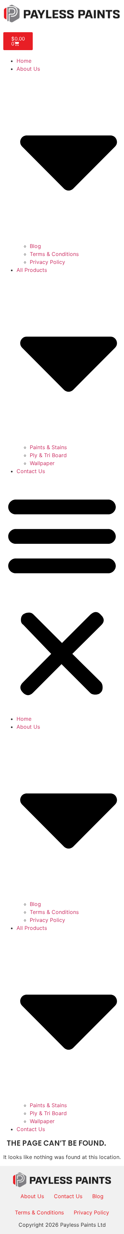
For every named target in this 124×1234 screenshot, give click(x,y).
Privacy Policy (47, 262)
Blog (35, 246)
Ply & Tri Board (48, 455)
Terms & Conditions (54, 254)
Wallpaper (42, 463)
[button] (62, 595)
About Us (32, 1196)
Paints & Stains (48, 447)
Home (24, 60)
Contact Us (31, 471)
